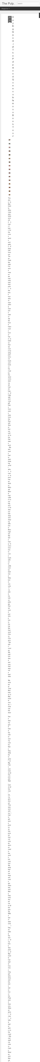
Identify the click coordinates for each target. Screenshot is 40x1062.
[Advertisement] (22, 48)
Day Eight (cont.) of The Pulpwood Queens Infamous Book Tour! (13, 76)
